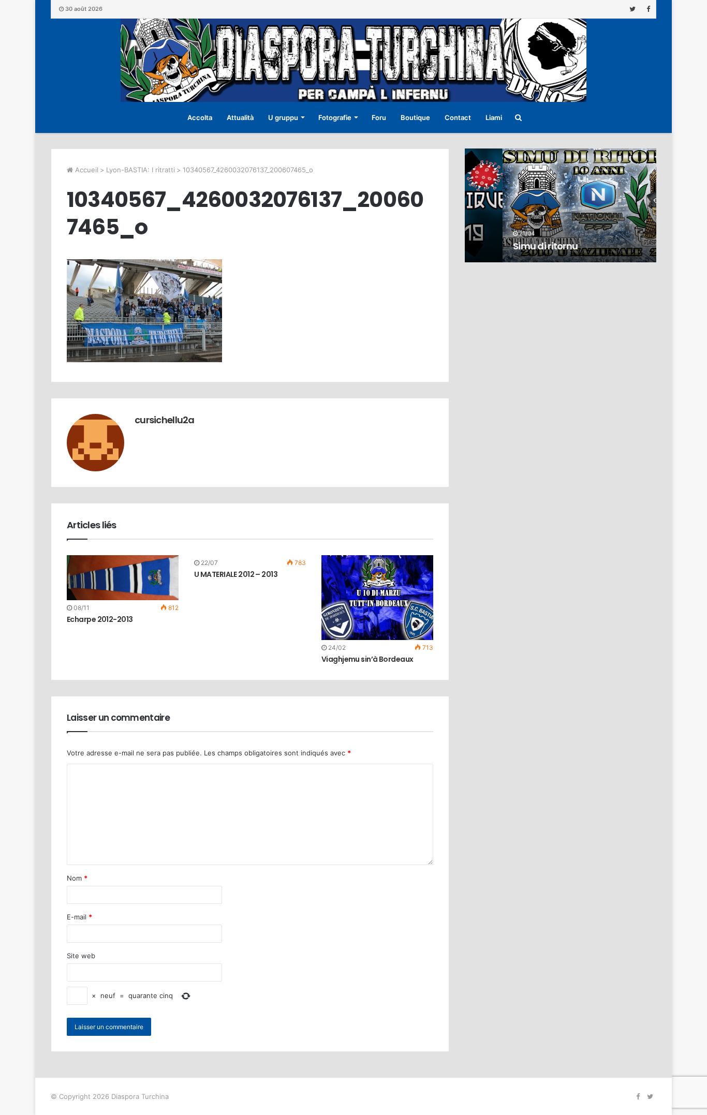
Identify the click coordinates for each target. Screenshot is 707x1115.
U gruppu (283, 117)
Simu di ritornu (507, 246)
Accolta (199, 117)
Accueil (85, 170)
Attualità (240, 117)
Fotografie (334, 117)
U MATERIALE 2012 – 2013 (235, 574)
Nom (77, 878)
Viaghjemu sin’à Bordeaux (367, 659)
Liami (493, 117)
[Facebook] (648, 9)
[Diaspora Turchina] (353, 60)
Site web (81, 956)
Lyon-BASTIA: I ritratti (140, 170)
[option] (560, 205)
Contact (458, 117)
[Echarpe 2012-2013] (123, 577)
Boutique (415, 117)
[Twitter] (632, 9)
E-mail (79, 917)
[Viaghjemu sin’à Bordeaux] (377, 597)
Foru (379, 117)
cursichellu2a (165, 419)
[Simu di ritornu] (560, 205)
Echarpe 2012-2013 (99, 619)
